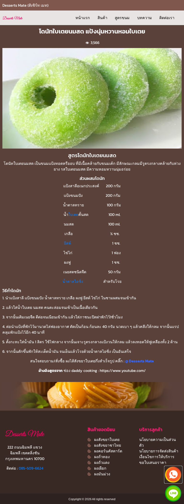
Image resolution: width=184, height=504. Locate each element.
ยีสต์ (67, 243)
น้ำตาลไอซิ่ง (73, 281)
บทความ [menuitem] (144, 18)
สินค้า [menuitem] (102, 18)
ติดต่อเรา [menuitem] (166, 18)
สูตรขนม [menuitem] (122, 18)
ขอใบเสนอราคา (152, 462)
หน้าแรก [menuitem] (82, 18)
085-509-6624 (31, 468)
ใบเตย (73, 214)
